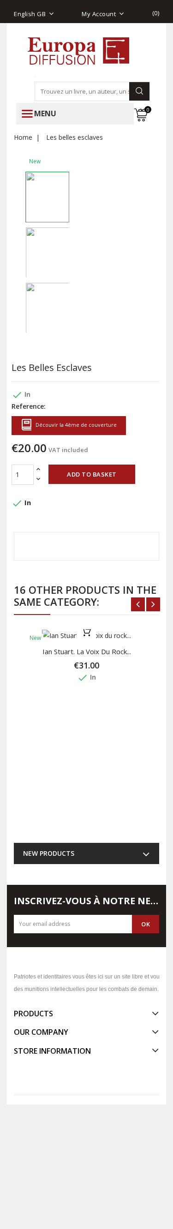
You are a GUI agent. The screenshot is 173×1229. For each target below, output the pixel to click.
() (156, 13)
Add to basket (92, 474)
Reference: (29, 406)
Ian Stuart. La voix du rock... (86, 651)
